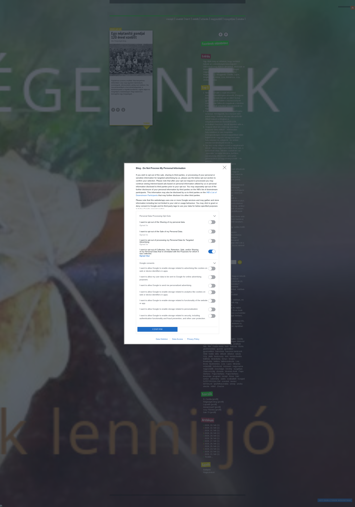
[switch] (211, 222)
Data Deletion (162, 339)
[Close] (225, 168)
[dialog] (177, 253)
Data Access (177, 339)
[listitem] (177, 216)
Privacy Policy (193, 339)
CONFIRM (157, 329)
